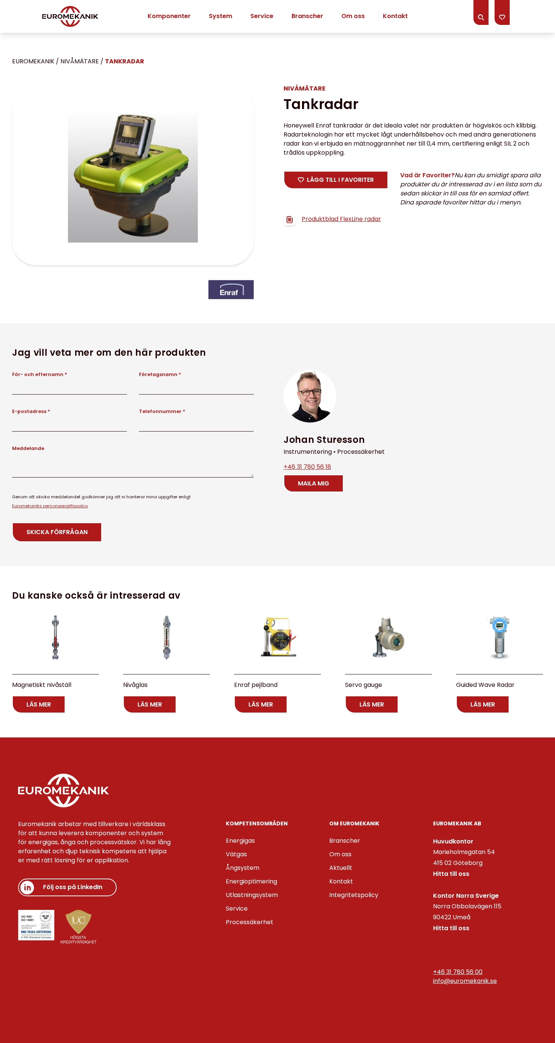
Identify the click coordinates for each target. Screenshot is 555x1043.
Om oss (353, 16)
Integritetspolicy (353, 895)
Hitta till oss (451, 873)
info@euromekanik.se (465, 981)
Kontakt (395, 16)
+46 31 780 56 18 (307, 466)
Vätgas (236, 854)
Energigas (240, 840)
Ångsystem (242, 867)
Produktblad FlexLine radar (341, 219)
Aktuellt (340, 867)
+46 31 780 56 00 (458, 972)
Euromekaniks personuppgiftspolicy (50, 506)
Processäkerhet (249, 922)
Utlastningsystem (252, 895)
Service (261, 16)
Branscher (307, 16)
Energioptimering (251, 881)
